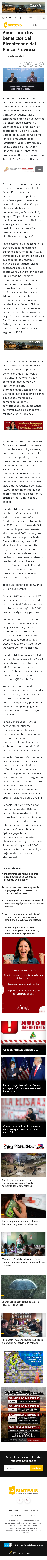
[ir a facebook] (20, 1500)
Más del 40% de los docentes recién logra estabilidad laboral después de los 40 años (23, 1261)
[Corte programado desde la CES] (23, 1033)
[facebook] (39, 18)
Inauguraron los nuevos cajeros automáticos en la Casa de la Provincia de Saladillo (21, 876)
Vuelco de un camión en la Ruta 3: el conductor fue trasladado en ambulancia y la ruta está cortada (24, 917)
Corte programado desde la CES (20, 1049)
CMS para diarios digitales (23, 1553)
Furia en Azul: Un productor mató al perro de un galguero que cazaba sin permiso (24, 903)
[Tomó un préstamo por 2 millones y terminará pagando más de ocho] (23, 1206)
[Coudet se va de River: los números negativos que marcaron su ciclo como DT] (23, 1110)
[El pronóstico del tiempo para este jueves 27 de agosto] (23, 1287)
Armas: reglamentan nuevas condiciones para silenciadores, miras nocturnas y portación (21, 930)
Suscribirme (36, 1468)
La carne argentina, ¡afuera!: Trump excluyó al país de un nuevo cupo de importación (22, 1088)
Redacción (14, 1510)
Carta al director (30, 1510)
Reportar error (17, 1515)
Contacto (32, 1515)
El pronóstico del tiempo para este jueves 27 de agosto (20, 1303)
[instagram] (44, 18)
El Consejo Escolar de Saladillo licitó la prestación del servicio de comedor (22, 1341)
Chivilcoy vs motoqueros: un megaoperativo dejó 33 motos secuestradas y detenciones (18, 1183)
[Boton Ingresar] (35, 25)
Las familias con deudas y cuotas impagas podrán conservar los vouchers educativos (22, 890)
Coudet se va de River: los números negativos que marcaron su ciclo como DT (21, 1129)
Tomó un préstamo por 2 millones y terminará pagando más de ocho (21, 1223)
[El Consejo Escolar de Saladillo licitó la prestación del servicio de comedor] (23, 1325)
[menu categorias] (43, 25)
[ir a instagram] (27, 1500)
